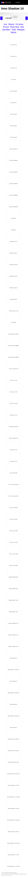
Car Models (17, 2)
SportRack (6, 29)
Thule (14, 29)
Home (5, 872)
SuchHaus (15, 872)
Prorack (6, 26)
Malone (11, 24)
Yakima (13, 32)
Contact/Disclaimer (9, 872)
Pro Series (19, 24)
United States (8, 2)
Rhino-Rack (14, 26)
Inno (5, 24)
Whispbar (21, 29)
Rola (22, 26)
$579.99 (8, 18)
